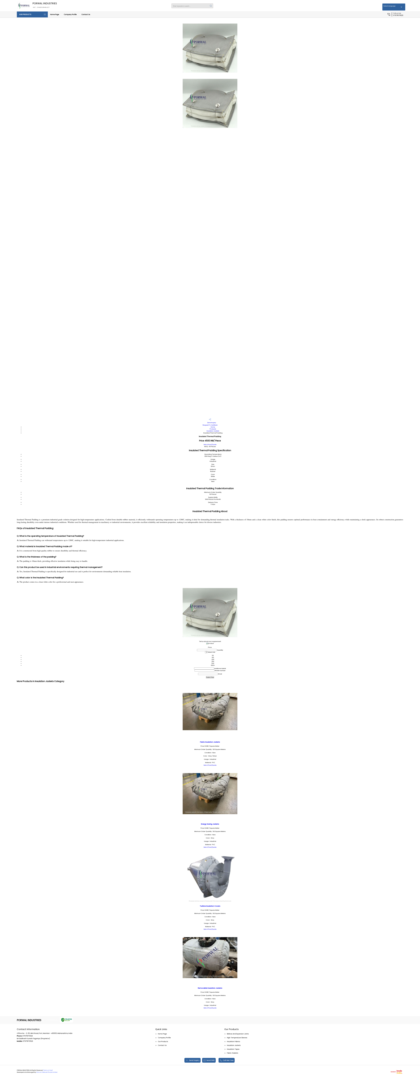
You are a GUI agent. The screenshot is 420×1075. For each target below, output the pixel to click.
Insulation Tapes (233, 1049)
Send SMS (210, 1060)
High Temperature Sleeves (237, 1038)
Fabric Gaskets (232, 1053)
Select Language (389, 6)
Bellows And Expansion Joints (238, 1034)
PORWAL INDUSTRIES (44, 5)
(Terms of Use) (48, 1070)
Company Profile (70, 14)
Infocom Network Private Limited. (47, 1072)
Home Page (54, 14)
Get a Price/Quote (210, 444)
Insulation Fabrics (233, 1041)
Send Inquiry (211, 423)
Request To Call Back (210, 425)
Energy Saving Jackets (210, 824)
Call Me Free (228, 1060)
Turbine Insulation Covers (210, 906)
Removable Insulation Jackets (210, 988)
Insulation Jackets (213, 431)
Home (213, 427)
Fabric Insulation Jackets (210, 742)
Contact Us (85, 14)
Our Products (25, 14)
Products (213, 429)
